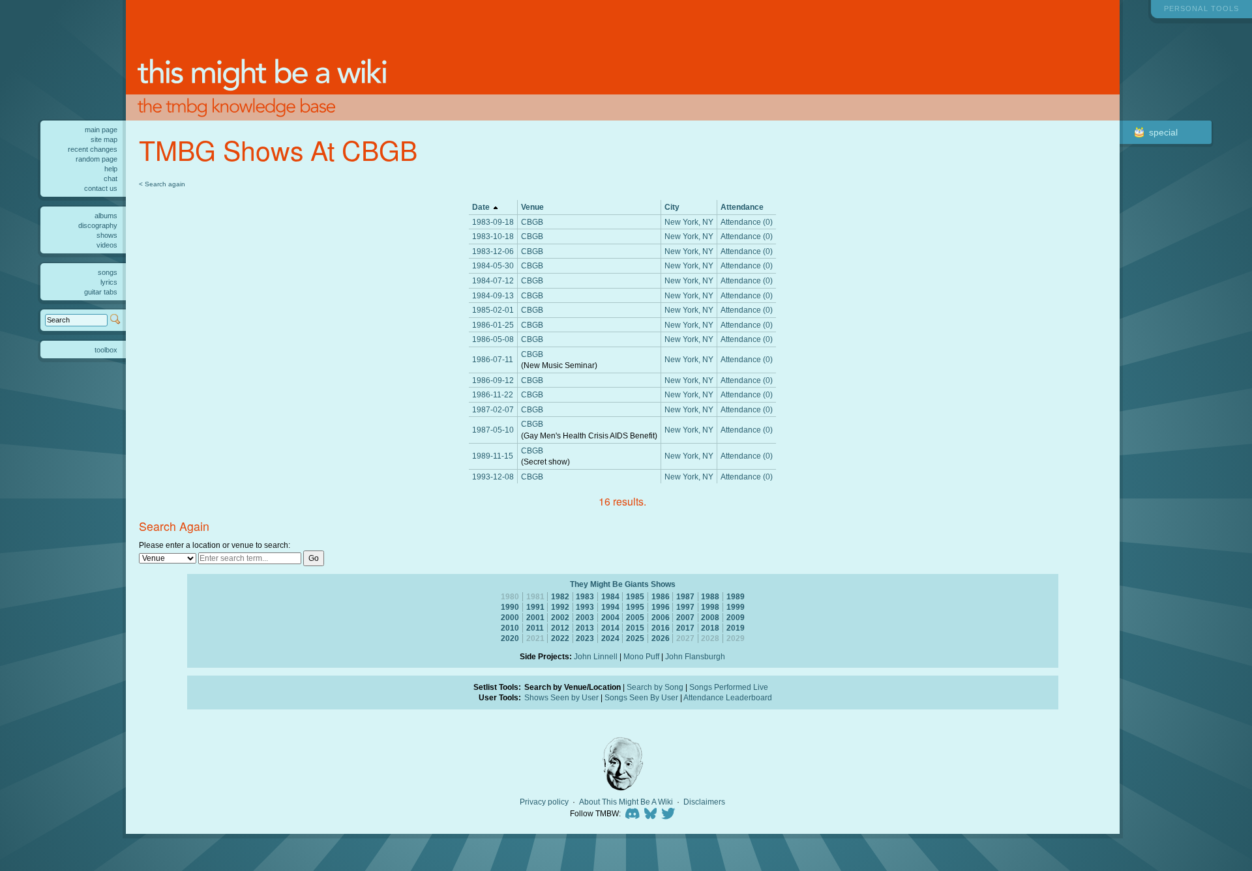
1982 (560, 596)
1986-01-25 (493, 325)
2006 (660, 617)
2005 (635, 617)
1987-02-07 (493, 409)
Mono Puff (641, 656)
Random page (96, 159)
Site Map (104, 139)
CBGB (532, 222)
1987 (685, 596)
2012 (560, 627)
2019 (735, 627)
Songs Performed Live (728, 687)
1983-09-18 (493, 222)
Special (1163, 132)
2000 (510, 617)
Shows (107, 235)
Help (110, 169)
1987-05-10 (493, 429)
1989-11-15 (492, 455)
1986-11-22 (492, 394)
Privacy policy (544, 802)
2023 (585, 638)
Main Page (101, 130)
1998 (710, 607)
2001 (535, 617)
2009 (735, 617)
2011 (535, 627)
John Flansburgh (695, 656)
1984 (610, 596)
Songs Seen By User (641, 697)
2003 (585, 617)
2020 (510, 638)
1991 (535, 607)
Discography (97, 225)
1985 (635, 596)
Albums (106, 216)
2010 (510, 627)
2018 (710, 627)
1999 (735, 607)
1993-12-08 (493, 476)
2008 (710, 617)
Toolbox (106, 350)
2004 (610, 617)
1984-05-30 (493, 265)
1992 (560, 607)
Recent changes (92, 149)
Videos (107, 245)
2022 (560, 638)
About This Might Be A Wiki (626, 802)
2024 (610, 638)
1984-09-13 (493, 295)
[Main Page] (623, 60)
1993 (585, 607)
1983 (585, 596)
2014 (610, 627)
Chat (110, 178)
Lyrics (108, 282)
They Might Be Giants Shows (623, 584)
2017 (685, 627)
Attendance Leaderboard (727, 697)
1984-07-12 (493, 280)
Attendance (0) (747, 222)
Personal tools (1201, 8)
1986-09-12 (493, 380)
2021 (535, 638)
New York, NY (688, 222)
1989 (735, 596)
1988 (710, 596)
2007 (685, 617)
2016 (660, 627)
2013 (585, 627)
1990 (510, 607)
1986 (660, 596)
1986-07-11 (492, 359)
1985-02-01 (493, 310)
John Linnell (596, 656)
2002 (560, 617)
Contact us (100, 188)
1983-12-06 (493, 251)
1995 (635, 607)
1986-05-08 (493, 339)
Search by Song (655, 687)
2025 (635, 638)
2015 (635, 627)
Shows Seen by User (561, 697)
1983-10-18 (493, 236)
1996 (660, 607)
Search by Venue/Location (572, 687)
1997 (685, 607)
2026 (660, 638)
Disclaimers (704, 802)
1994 (610, 607)
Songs (107, 272)
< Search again (162, 184)
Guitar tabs (100, 292)
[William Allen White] (623, 764)
